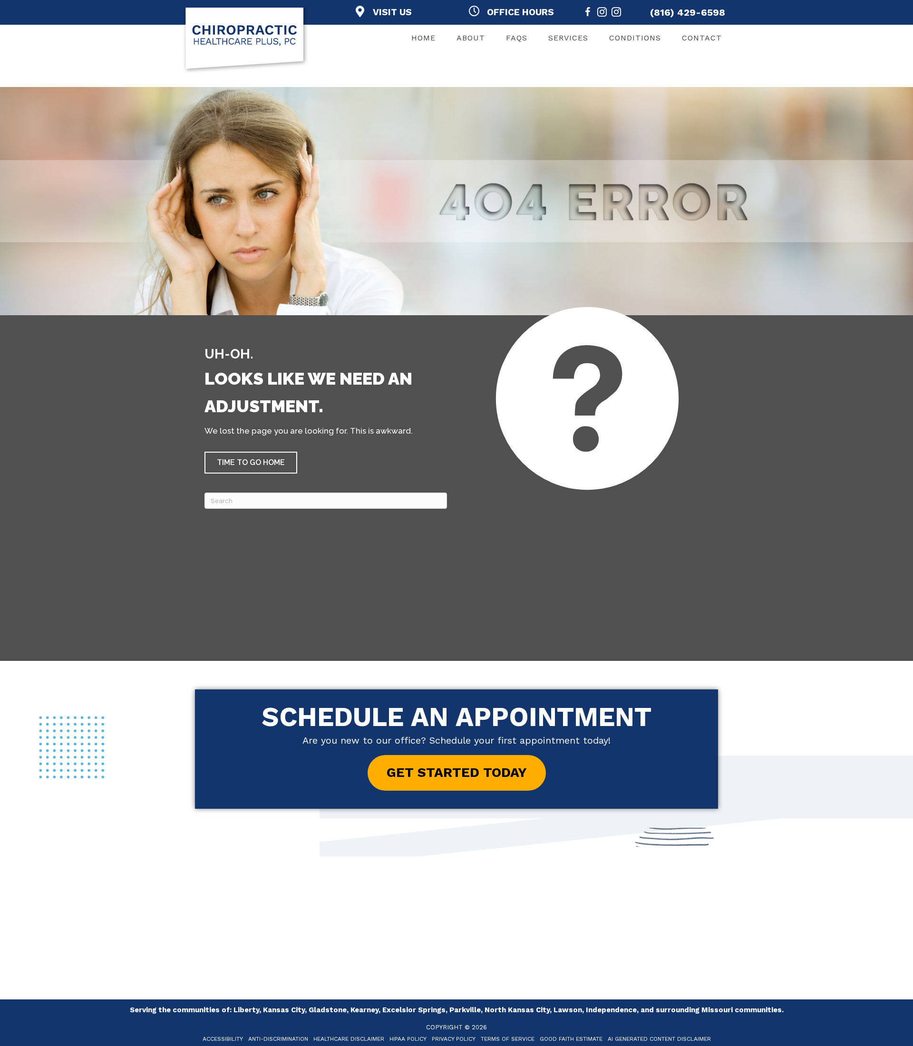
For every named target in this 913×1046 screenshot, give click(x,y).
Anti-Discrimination (278, 1039)
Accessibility (223, 1039)
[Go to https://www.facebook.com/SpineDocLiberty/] (587, 13)
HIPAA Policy (408, 1039)
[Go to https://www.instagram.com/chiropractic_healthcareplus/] (602, 13)
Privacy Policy (454, 1039)
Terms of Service (507, 1039)
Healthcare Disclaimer (348, 1039)
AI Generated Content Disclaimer (659, 1039)
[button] (250, 463)
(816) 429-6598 (687, 12)
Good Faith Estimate (571, 1039)
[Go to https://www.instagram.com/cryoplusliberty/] (616, 13)
